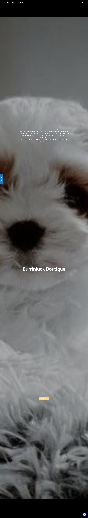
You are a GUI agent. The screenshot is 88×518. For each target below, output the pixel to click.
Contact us (21, 2)
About (8, 2)
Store (4, 2)
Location (14, 2)
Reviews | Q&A (1, 179)
